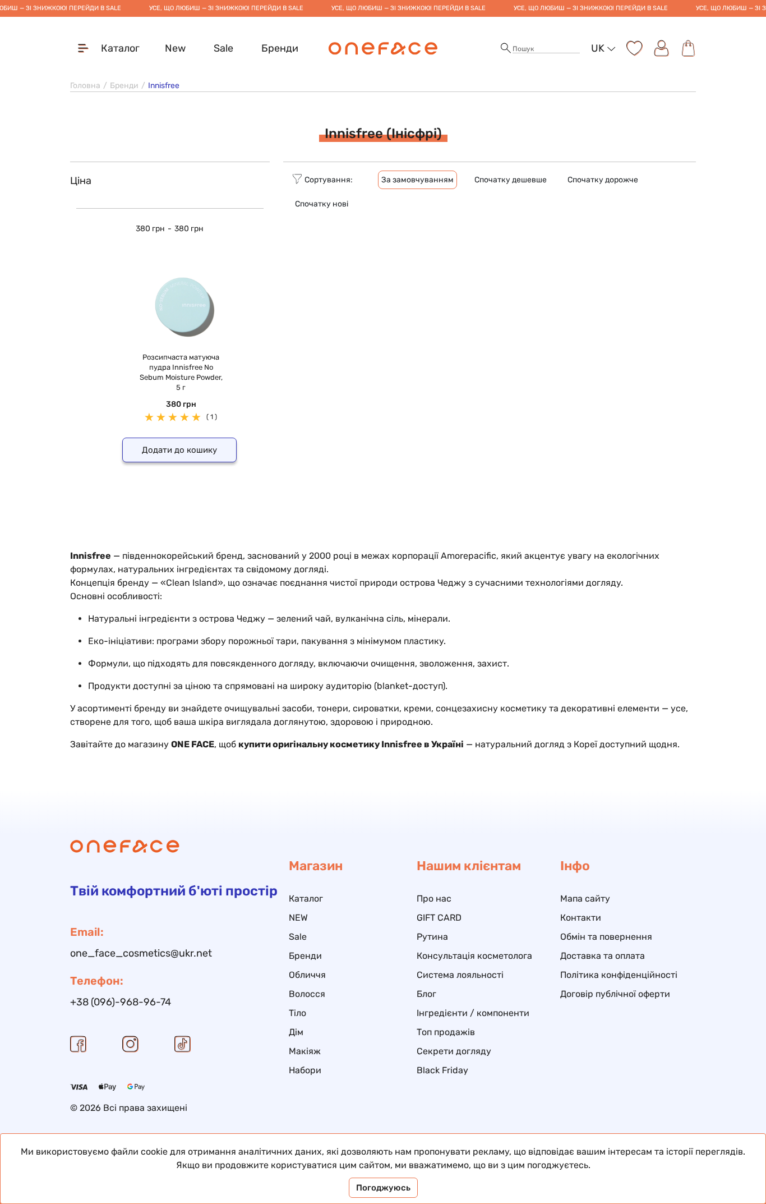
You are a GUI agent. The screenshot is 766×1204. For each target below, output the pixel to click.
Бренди (279, 48)
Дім (296, 1032)
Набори (305, 1070)
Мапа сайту (585, 898)
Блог (426, 994)
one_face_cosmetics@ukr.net (141, 953)
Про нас (434, 898)
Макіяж (305, 1051)
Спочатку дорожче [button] (602, 180)
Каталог (306, 898)
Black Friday (442, 1070)
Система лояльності (460, 974)
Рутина (432, 936)
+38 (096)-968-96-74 (120, 1002)
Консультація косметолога (474, 955)
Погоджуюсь (383, 1188)
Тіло (297, 1013)
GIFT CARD (439, 917)
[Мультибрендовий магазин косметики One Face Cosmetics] (383, 48)
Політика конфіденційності (618, 974)
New (175, 48)
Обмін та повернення (606, 936)
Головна (85, 85)
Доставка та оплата (602, 955)
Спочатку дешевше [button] (510, 180)
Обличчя (307, 974)
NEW (298, 917)
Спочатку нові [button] (321, 204)
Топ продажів (446, 1032)
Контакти (580, 917)
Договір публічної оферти (615, 994)
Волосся (307, 994)
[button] (506, 48)
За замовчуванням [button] (417, 180)
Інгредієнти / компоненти (473, 1013)
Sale (223, 48)
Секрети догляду (454, 1051)
